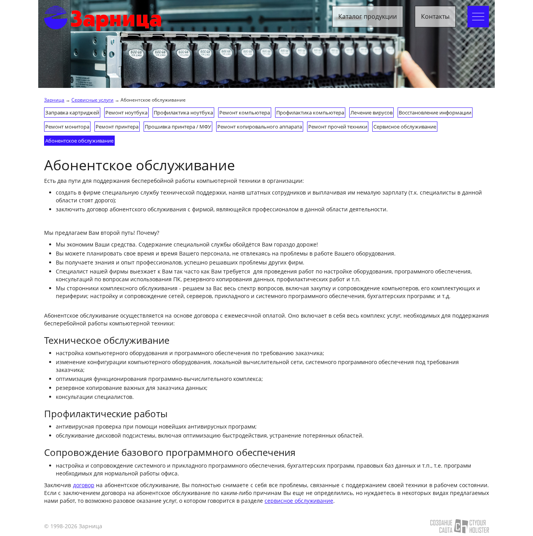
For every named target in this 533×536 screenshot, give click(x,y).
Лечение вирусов (371, 112)
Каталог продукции (367, 16)
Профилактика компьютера (310, 112)
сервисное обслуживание (299, 500)
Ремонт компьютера (244, 112)
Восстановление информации (435, 112)
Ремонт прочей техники (337, 126)
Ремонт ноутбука (126, 112)
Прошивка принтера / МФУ (178, 126)
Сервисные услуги (92, 99)
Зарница (54, 99)
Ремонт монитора (67, 126)
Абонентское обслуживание (79, 140)
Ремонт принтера (117, 126)
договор (83, 485)
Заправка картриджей (72, 112)
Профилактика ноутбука (183, 112)
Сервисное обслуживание (404, 126)
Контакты (435, 16)
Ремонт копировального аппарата (259, 126)
